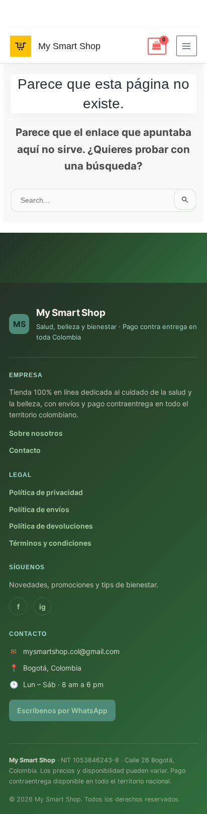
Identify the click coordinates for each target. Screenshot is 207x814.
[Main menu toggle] (186, 46)
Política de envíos (39, 509)
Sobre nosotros (36, 433)
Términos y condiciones (50, 543)
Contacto (25, 450)
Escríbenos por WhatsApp (62, 710)
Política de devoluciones (51, 526)
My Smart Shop (69, 46)
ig (42, 606)
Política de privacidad (46, 492)
